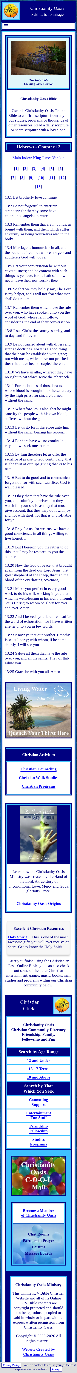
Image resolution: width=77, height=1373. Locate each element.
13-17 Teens (38, 1069)
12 (63, 178)
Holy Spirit (17, 937)
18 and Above (38, 1077)
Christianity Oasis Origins (38, 903)
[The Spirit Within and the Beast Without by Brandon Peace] (38, 834)
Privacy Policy (11, 1365)
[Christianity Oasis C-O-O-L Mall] (38, 1176)
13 (38, 187)
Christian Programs (39, 786)
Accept (56, 1369)
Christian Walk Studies (38, 778)
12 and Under (38, 1060)
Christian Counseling (39, 769)
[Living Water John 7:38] (38, 710)
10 (41, 178)
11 (52, 178)
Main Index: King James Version (38, 158)
